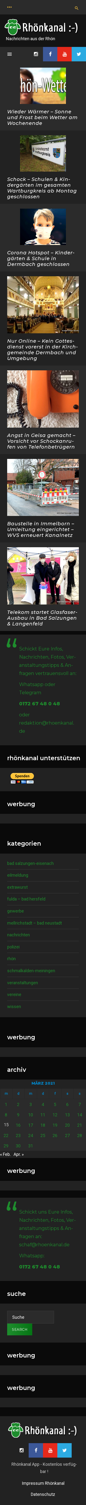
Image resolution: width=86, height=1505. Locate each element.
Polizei (13, 946)
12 (55, 1114)
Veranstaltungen (22, 982)
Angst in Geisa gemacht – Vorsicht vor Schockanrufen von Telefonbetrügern (41, 441)
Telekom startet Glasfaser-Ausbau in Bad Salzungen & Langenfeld (42, 618)
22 (6, 1135)
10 (30, 1114)
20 (67, 1125)
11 (42, 1114)
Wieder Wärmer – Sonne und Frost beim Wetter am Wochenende (42, 117)
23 (18, 1135)
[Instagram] (36, 54)
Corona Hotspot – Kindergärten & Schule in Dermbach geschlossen (41, 258)
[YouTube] (64, 54)
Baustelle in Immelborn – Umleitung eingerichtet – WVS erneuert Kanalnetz (40, 529)
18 (42, 1125)
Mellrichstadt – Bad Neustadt (34, 923)
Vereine (14, 994)
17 (30, 1125)
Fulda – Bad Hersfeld (26, 898)
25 (42, 1135)
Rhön (11, 958)
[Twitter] (79, 54)
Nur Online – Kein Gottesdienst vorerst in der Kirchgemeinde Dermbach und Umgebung (42, 349)
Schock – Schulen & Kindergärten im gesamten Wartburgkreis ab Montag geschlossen (42, 187)
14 (79, 1114)
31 (30, 1145)
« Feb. (5, 1154)
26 (55, 1135)
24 (30, 1135)
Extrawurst (17, 887)
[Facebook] (50, 54)
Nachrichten (18, 934)
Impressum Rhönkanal (43, 1483)
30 (18, 1145)
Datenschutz (43, 1494)
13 (67, 1114)
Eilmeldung (17, 875)
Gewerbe (15, 910)
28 (79, 1135)
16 (18, 1125)
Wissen (14, 1006)
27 (67, 1135)
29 (6, 1145)
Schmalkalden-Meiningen (31, 970)
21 (79, 1125)
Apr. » (19, 1154)
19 (55, 1125)
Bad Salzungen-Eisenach (30, 863)
